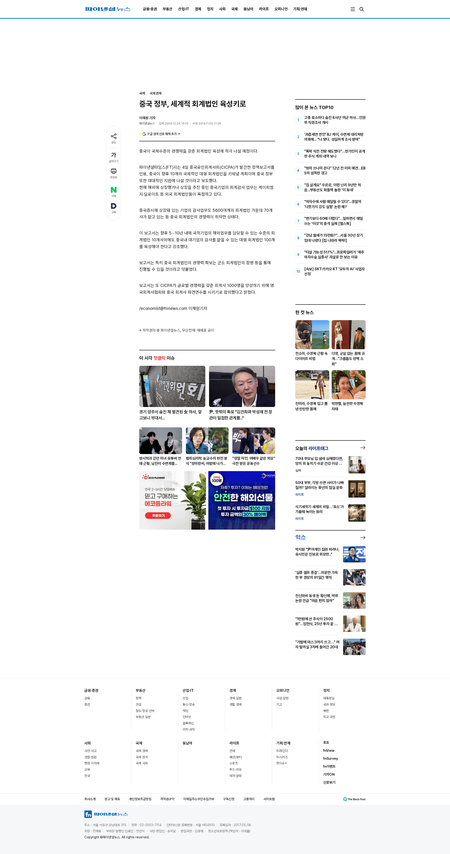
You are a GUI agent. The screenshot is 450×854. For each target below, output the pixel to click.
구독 (113, 196)
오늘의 (311, 448)
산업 (185, 698)
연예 (232, 751)
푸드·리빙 (235, 769)
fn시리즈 (282, 757)
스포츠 (233, 763)
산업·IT (183, 9)
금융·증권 (150, 9)
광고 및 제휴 (112, 799)
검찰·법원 (90, 757)
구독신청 (228, 799)
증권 (87, 704)
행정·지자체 (91, 763)
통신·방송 (189, 704)
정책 (138, 698)
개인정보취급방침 (140, 799)
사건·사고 (90, 751)
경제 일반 (235, 698)
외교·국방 (329, 717)
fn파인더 (282, 751)
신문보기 (329, 782)
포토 (326, 742)
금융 (87, 698)
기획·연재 (300, 9)
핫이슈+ (281, 763)
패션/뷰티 (235, 757)
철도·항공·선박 (145, 711)
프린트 (113, 177)
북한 (326, 711)
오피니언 (281, 9)
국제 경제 (142, 751)
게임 (185, 711)
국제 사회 (142, 763)
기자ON (329, 774)
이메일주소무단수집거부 (198, 799)
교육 (87, 769)
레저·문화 (235, 776)
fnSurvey (330, 758)
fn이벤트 (329, 766)
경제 (198, 9)
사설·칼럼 (282, 698)
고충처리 (249, 799)
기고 (279, 704)
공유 (113, 142)
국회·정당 (329, 704)
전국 (87, 776)
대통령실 (328, 698)
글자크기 (113, 161)
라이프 (264, 9)
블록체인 (188, 723)
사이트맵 (269, 799)
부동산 (167, 9)
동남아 (248, 9)
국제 (234, 9)
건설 (138, 704)
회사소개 (90, 799)
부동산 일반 (143, 717)
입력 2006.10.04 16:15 (173, 123)
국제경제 (156, 93)
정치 (210, 9)
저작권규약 (167, 799)
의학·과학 (189, 729)
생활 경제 (235, 704)
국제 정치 (142, 757)
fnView (328, 750)
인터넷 (187, 717)
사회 (222, 9)
